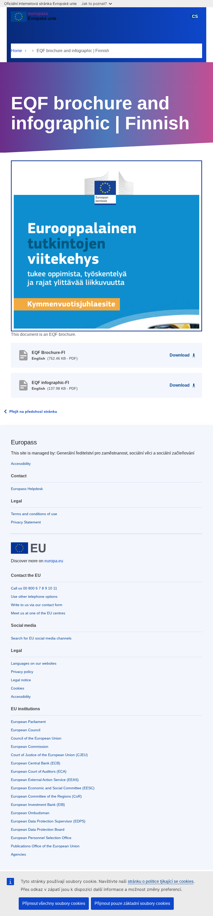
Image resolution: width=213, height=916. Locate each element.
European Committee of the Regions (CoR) (46, 796)
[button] (106, 246)
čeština (195, 19)
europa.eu (53, 561)
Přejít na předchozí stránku (33, 411)
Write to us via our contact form (36, 605)
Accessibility (21, 463)
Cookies (17, 688)
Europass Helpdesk (27, 489)
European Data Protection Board (37, 829)
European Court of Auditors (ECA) (38, 771)
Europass (24, 442)
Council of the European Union (36, 738)
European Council (25, 730)
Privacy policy (22, 672)
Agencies (18, 854)
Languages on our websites (33, 663)
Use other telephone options (34, 596)
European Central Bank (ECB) (35, 763)
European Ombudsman (30, 813)
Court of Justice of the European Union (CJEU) (49, 755)
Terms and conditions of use (34, 514)
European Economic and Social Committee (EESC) (53, 788)
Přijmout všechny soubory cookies (53, 903)
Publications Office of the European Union (45, 846)
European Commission (29, 746)
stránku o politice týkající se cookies (161, 881)
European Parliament (28, 722)
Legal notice (21, 680)
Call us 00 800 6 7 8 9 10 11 (34, 588)
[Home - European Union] (33, 18)
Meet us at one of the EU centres (38, 613)
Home (16, 50)
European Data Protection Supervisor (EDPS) (48, 821)
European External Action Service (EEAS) (45, 780)
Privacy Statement (26, 522)
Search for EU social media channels (41, 638)
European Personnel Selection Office (41, 838)
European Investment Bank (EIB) (38, 805)
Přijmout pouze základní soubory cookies (132, 903)
